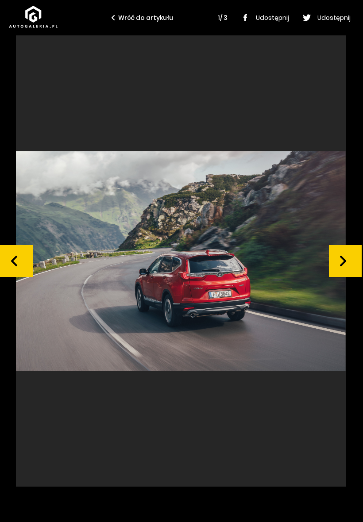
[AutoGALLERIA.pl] (33, 16)
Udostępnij (272, 17)
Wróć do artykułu (145, 17)
